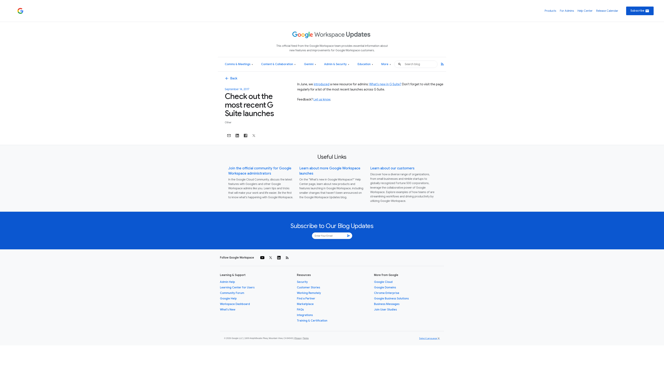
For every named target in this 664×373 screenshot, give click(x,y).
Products (550, 11)
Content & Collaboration (278, 64)
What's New (227, 309)
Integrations (305, 315)
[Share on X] (254, 135)
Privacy (297, 338)
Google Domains (385, 287)
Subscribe (639, 11)
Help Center (585, 11)
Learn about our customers (392, 168)
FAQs (300, 309)
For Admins (567, 11)
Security (302, 282)
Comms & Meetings (239, 64)
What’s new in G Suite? (385, 84)
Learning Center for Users (237, 287)
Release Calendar (607, 11)
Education (365, 64)
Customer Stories (308, 287)
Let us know (321, 99)
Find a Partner (306, 298)
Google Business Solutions (391, 298)
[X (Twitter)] (270, 258)
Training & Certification (312, 320)
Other (228, 122)
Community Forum (232, 293)
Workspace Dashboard (235, 304)
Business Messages (386, 304)
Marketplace (305, 304)
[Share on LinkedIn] (237, 135)
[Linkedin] (279, 258)
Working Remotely (309, 293)
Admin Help (227, 282)
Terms (306, 338)
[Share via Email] (229, 135)
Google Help (228, 298)
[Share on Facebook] (245, 135)
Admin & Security (336, 64)
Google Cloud (383, 282)
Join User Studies (385, 309)
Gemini (310, 64)
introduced (321, 84)
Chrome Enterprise (386, 293)
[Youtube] (262, 258)
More (386, 64)
